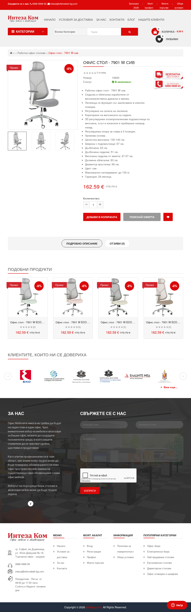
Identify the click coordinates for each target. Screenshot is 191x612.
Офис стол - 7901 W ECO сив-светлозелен (36, 322)
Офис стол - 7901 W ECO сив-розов (77, 322)
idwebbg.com (93, 607)
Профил (91, 557)
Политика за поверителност (125, 548)
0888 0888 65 (39, 3)
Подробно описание (81, 243)
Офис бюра (153, 546)
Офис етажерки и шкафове (162, 574)
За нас (60, 562)
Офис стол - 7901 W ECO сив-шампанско (126, 322)
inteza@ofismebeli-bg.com (63, 3)
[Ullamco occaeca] (27, 297)
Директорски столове (159, 568)
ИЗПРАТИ (90, 490)
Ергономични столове (159, 562)
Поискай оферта (142, 217)
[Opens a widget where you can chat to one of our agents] (177, 605)
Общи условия (125, 557)
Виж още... (171, 387)
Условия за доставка (63, 554)
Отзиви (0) (117, 243)
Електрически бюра (158, 551)
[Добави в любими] (168, 217)
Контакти (62, 568)
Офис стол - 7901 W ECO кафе (165, 322)
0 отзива (101, 72)
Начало (61, 546)
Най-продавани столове (160, 557)
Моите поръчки (95, 562)
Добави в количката (102, 217)
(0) (34, 326)
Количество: (91, 198)
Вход (90, 546)
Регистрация (94, 551)
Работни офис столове (32, 53)
